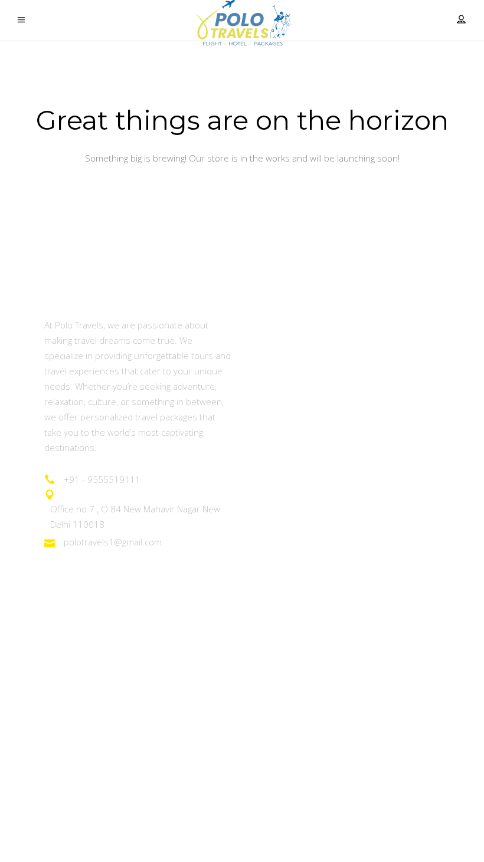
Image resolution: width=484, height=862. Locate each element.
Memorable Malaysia (90, 759)
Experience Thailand (88, 630)
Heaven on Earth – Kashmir (310, 324)
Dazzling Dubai (75, 695)
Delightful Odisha (287, 485)
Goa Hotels (275, 630)
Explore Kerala (283, 420)
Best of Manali (282, 453)
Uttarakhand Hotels (293, 695)
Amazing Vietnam (81, 662)
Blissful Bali (67, 792)
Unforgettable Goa (291, 388)
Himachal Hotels (287, 727)
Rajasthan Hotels (287, 662)
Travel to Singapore (86, 727)
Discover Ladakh (287, 356)
